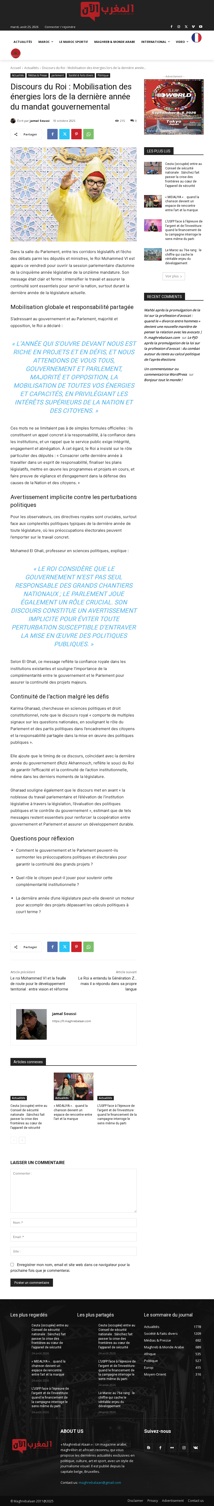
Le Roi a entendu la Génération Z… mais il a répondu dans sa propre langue (107, 984)
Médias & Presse (37, 75)
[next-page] (22, 1140)
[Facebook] (172, 27)
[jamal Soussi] (13, 120)
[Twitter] (186, 27)
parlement (57, 75)
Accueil (15, 68)
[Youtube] (201, 27)
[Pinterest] (76, 134)
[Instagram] (179, 27)
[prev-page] (13, 1140)
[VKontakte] (195, 1447)
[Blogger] (148, 1447)
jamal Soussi (40, 121)
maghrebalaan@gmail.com (100, 1482)
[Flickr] (172, 1447)
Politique (103, 75)
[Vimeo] (193, 27)
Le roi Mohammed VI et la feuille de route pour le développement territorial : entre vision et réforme (39, 984)
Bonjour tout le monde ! (163, 379)
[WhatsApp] (88, 134)
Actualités (31, 68)
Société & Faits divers (80, 75)
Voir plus (172, 276)
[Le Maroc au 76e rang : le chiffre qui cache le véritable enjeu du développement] (153, 254)
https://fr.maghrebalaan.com (71, 1021)
